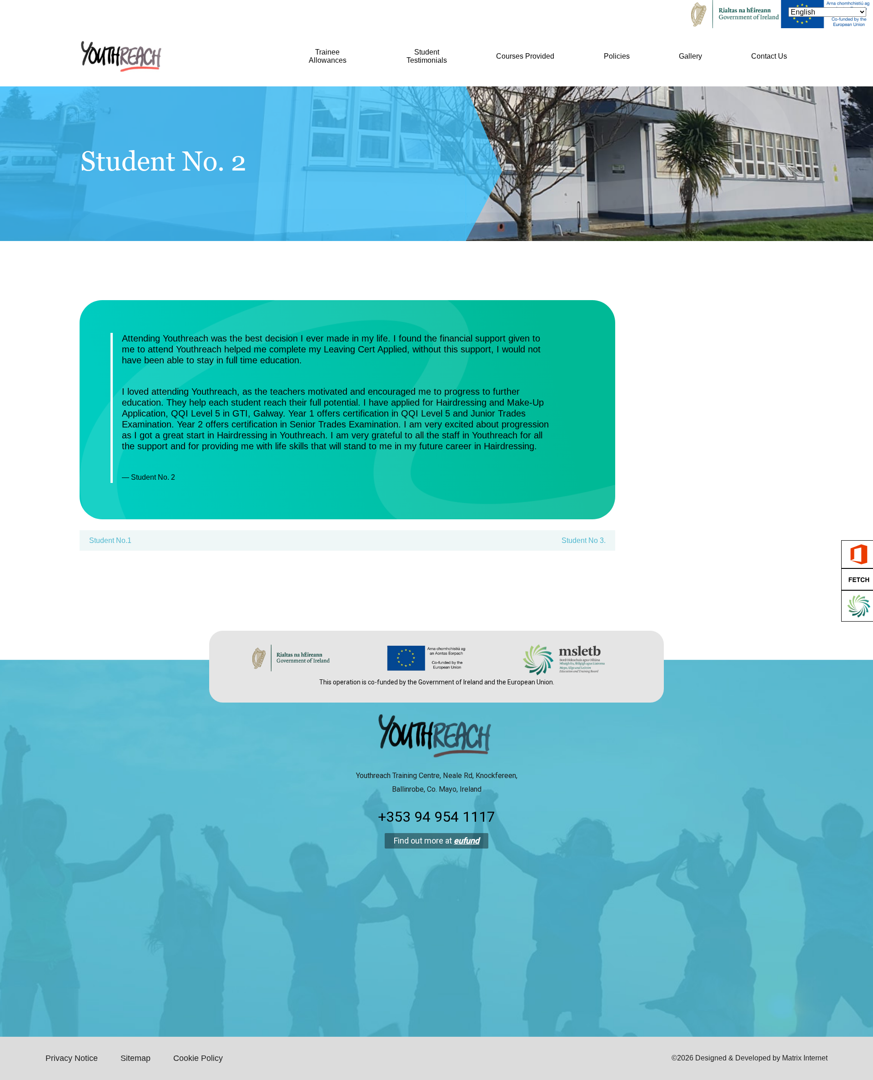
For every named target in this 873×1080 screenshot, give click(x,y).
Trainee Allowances (327, 56)
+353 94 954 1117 (436, 817)
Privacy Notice (71, 1058)
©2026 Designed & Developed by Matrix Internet (750, 1058)
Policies (617, 56)
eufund (466, 840)
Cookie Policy (198, 1058)
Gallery (690, 56)
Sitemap (135, 1058)
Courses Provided (525, 56)
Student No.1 (110, 540)
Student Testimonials (426, 56)
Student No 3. (584, 540)
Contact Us (769, 56)
